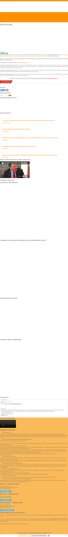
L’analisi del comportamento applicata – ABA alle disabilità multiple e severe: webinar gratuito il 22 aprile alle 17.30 (29, 155)
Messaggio (3, 408)
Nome (2, 401)
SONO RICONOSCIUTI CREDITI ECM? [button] (9, 475)
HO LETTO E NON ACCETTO (8, 413)
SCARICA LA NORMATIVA (23, 62)
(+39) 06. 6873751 (18, 0)
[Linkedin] (7, 53)
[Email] (2, 53)
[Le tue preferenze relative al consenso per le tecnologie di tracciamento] (66, 535)
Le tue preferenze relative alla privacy (39, 535)
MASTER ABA (5, 17)
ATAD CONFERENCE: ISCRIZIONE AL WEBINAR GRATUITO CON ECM (19, 146)
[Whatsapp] (0, 53)
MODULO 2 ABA (5, 15)
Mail (2, 402)
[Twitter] (6, 53)
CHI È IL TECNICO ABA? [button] (6, 432)
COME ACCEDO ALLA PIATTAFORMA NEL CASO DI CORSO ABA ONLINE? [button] (16, 478)
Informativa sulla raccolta (24, 535)
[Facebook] (3, 53)
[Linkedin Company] (3, 90)
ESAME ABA (4, 19)
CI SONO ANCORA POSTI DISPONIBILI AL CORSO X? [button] (12, 463)
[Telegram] (4, 53)
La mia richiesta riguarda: (6, 403)
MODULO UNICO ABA (6, 16)
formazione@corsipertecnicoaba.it (7, 0)
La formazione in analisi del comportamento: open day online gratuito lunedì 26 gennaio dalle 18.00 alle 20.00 (28, 120)
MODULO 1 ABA (5, 14)
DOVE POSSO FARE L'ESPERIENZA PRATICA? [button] (10, 468)
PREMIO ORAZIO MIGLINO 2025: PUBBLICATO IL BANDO (16, 129)
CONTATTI (4, 21)
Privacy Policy (47, 533)
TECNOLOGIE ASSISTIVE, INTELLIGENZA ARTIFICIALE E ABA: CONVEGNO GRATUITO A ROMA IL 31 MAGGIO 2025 (30, 137)
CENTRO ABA (3, 515)
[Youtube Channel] (7, 90)
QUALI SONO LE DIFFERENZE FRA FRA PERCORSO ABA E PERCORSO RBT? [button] (16, 439)
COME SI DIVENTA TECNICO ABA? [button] (8, 456)
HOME (3, 12)
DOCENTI (4, 20)
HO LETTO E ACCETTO (7, 412)
